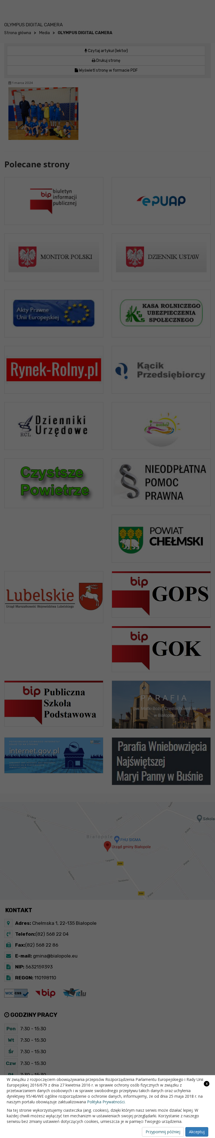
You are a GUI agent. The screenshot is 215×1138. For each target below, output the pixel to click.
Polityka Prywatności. (106, 1101)
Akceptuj (197, 1131)
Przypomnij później (163, 1131)
